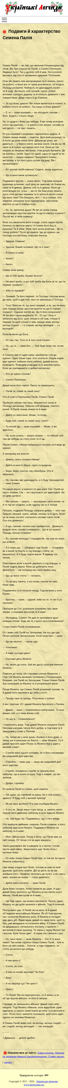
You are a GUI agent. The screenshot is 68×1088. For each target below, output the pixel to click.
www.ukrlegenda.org (34, 1084)
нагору (8, 1062)
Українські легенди (47, 1081)
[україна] (34, 8)
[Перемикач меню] (4, 20)
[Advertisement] (30, 52)
